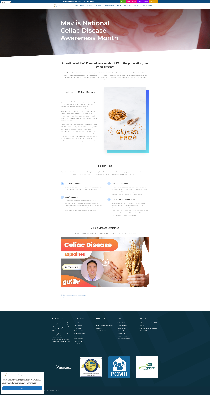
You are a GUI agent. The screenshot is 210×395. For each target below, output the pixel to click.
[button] (41, 375)
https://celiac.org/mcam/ (66, 297)
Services (89, 6)
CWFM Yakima (78, 325)
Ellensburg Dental (78, 330)
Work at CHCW (109, 6)
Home (76, 6)
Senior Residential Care (80, 344)
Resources (127, 6)
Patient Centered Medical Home (104, 325)
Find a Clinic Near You (143, 1)
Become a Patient (147, 6)
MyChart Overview (131, 1)
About (119, 6)
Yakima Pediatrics (78, 338)
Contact (136, 6)
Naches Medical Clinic (79, 333)
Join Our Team (153, 1)
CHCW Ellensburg (78, 328)
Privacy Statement (22, 392)
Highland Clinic (78, 336)
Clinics (82, 6)
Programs (98, 6)
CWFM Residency (78, 341)
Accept (22, 388)
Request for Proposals (101, 330)
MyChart (123, 1)
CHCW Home (77, 323)
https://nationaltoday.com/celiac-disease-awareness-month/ (73, 295)
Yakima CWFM (121, 323)
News (97, 323)
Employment (99, 328)
